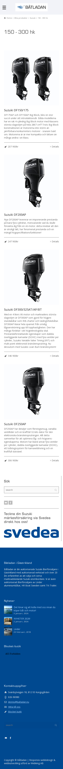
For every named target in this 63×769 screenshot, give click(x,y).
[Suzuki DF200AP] (31, 182)
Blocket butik (15, 711)
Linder (17, 629)
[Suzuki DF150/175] (31, 77)
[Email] (6, 503)
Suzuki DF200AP (15, 215)
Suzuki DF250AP (15, 424)
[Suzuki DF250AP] (31, 391)
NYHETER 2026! (22, 618)
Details (55, 146)
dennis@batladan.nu (18, 701)
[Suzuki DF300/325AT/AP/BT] (31, 277)
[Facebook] (10, 503)
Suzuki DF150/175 (16, 110)
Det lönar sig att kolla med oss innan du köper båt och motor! (34, 609)
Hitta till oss (14, 706)
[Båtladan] (31, 7)
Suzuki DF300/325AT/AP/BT (23, 309)
